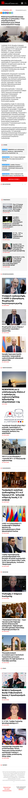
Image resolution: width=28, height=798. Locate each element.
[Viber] (8, 13)
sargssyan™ (21, 789)
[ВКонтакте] (3, 13)
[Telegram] (12, 13)
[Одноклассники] (1, 13)
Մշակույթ (5, 572)
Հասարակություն (7, 367)
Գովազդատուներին (7, 790)
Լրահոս (5, 144)
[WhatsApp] (10, 13)
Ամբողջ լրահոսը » (14, 179)
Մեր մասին (6, 788)
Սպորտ (4, 668)
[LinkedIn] (6, 13)
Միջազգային (6, 199)
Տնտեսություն (6, 468)
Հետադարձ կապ (7, 787)
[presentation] (22, 184)
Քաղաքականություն (21, 10)
